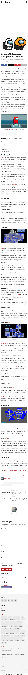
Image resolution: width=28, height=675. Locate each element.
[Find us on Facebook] (2, 600)
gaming (20, 626)
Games (5, 35)
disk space (20, 621)
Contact (3, 610)
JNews (5, 669)
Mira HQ (16, 366)
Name (3, 545)
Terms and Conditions (6, 607)
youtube (22, 640)
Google (11, 628)
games (21, 482)
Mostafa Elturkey (10, 129)
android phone (17, 617)
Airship (13, 460)
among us (6, 482)
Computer (14, 621)
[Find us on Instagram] (9, 600)
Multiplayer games (5, 635)
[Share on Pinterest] (17, 65)
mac (7, 633)
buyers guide (12, 619)
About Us (3, 605)
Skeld (2, 157)
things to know (5, 640)
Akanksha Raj (20, 475)
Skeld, (14, 184)
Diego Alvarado (13, 51)
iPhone (3, 633)
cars (2, 621)
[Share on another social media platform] (24, 65)
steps (15, 637)
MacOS (17, 633)
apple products (5, 619)
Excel (20, 624)
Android (10, 617)
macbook (12, 633)
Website (3, 557)
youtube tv (4, 642)
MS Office (22, 633)
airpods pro (4, 617)
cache (18, 619)
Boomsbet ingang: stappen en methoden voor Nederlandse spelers (13, 649)
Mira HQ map (4, 343)
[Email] (11, 587)
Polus (2, 248)
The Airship (3, 428)
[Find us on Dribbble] (15, 600)
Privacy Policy (4, 608)
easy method (10, 624)
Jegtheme (3, 670)
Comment (4, 528)
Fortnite (11, 626)
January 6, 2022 (4, 61)
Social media (4, 637)
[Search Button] (25, 577)
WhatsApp (16, 640)
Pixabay (19, 51)
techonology (8, 484)
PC (11, 635)
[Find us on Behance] (12, 600)
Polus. (18, 294)
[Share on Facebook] (4, 65)
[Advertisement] (14, 19)
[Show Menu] (26, 2)
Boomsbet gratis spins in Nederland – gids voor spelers (13, 655)
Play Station (16, 635)
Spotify (10, 637)
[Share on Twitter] (11, 65)
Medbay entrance (14, 186)
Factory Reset (4, 626)
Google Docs (18, 628)
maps (3, 484)
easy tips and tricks (14, 482)
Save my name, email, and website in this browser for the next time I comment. (14, 564)
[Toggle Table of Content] (14, 134)
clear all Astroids (9, 304)
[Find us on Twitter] (5, 600)
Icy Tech (5, 2)
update (11, 640)
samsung (23, 635)
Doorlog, (3, 396)
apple (22, 617)
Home (2, 35)
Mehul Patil (7, 478)
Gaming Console (5, 628)
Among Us (3, 108)
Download (4, 624)
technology (20, 637)
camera (22, 619)
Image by (9, 51)
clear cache (7, 621)
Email (2, 551)
